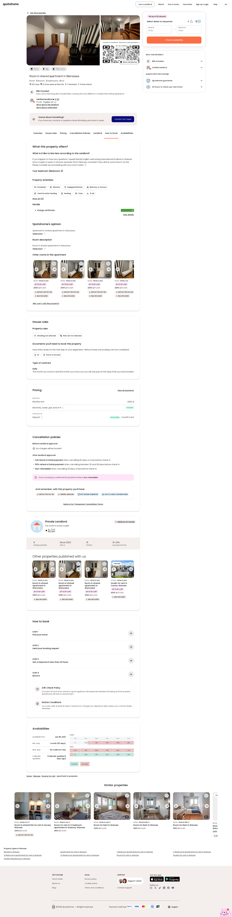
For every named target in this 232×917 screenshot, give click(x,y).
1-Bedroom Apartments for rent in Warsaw (135, 852)
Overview (37, 133)
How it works (173, 4)
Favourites (187, 4)
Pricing (63, 133)
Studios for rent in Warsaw (184, 855)
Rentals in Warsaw (11, 852)
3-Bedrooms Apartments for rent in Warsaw (23, 855)
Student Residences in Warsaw (17, 858)
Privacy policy (91, 879)
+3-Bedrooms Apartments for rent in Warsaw (79, 855)
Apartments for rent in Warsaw (73, 852)
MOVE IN (151, 28)
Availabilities (127, 133)
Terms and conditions (94, 888)
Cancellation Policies (80, 133)
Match (161, 4)
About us (56, 883)
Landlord (97, 133)
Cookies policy (91, 883)
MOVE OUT (182, 28)
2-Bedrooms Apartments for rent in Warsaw (192, 852)
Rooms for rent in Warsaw (128, 855)
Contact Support (124, 888)
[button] (216, 4)
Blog (54, 888)
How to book (111, 133)
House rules (51, 133)
